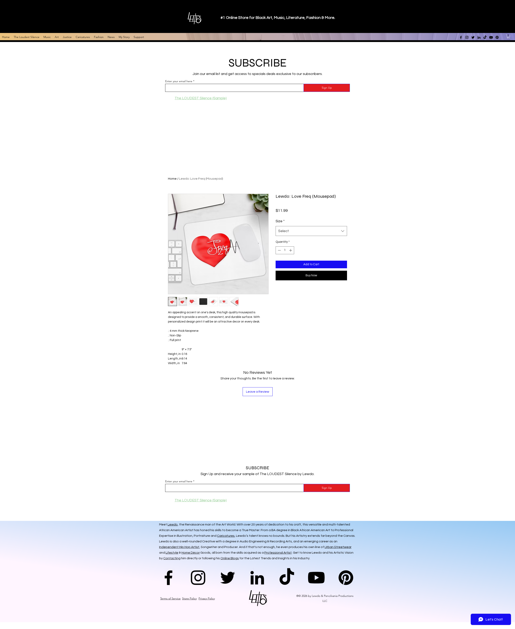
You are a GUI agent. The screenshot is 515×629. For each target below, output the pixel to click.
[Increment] (291, 250)
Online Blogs (229, 558)
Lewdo (173, 524)
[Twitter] (227, 577)
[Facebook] (168, 577)
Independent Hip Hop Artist (179, 547)
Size (280, 221)
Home (172, 178)
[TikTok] (287, 577)
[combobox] (311, 231)
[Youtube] (316, 577)
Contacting (171, 558)
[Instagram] (198, 577)
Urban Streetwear (337, 547)
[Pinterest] (346, 577)
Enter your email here (178, 81)
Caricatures (226, 535)
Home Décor (190, 552)
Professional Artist (278, 552)
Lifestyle (172, 552)
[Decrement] (279, 250)
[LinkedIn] (257, 577)
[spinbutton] (285, 250)
